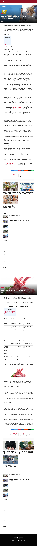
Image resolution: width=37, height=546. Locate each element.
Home (13, 540)
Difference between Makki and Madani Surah (10, 434)
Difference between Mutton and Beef (11, 175)
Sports (4, 265)
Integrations (6, 40)
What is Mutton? (6, 313)
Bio (3, 247)
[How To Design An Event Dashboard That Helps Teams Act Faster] (26, 186)
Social (3, 264)
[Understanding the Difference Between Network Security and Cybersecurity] (5, 221)
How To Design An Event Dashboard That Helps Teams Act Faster (26, 193)
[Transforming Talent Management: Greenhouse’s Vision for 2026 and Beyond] (26, 445)
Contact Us (17, 540)
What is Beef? (6, 314)
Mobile (3, 258)
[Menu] (3, 1)
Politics (4, 261)
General (4, 254)
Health (4, 255)
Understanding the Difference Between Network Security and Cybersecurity (19, 220)
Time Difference (5, 268)
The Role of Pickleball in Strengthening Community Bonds (9, 466)
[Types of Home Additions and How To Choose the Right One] (10, 186)
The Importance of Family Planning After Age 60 (15, 215)
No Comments (13, 292)
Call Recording (6, 41)
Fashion (4, 251)
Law (3, 257)
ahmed (5, 292)
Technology (4, 267)
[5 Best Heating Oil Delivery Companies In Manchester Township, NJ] (5, 231)
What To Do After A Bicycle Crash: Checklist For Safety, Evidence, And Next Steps (20, 225)
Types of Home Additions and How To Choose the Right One (10, 193)
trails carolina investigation (22, 57)
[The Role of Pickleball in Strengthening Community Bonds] (10, 459)
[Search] (33, 1)
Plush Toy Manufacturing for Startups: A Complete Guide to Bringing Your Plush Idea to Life (9, 206)
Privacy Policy (22, 540)
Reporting (5, 44)
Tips (3, 270)
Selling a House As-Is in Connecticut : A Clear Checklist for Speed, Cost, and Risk (10, 452)
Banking (4, 245)
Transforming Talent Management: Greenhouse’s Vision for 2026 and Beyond (26, 452)
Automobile (4, 244)
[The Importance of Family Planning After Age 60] (5, 216)
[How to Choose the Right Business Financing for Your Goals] (5, 236)
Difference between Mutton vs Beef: (9, 312)
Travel (3, 271)
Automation (6, 39)
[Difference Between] (18, 1)
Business (4, 248)
